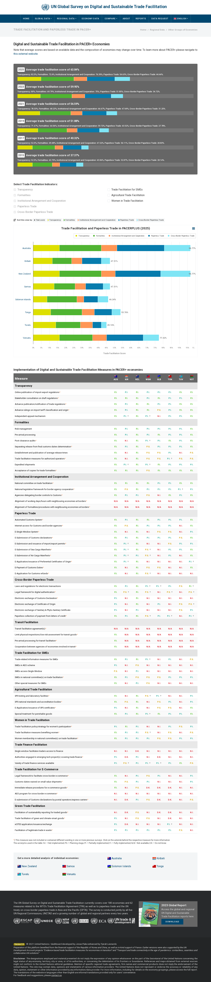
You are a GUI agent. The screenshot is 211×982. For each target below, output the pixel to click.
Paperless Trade (27, 206)
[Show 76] (99, 236)
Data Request (159, 18)
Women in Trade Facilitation (127, 200)
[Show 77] (126, 236)
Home (26, 18)
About (126, 18)
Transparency (25, 189)
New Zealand (29, 866)
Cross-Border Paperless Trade (35, 212)
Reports (141, 18)
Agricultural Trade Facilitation (128, 195)
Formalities (23, 195)
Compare (110, 18)
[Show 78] (156, 236)
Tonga (160, 866)
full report (192, 969)
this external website (26, 53)
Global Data (42, 18)
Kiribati (160, 858)
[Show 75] (82, 236)
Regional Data (66, 18)
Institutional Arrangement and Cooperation (41, 200)
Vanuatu (71, 874)
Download (172, 921)
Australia (116, 858)
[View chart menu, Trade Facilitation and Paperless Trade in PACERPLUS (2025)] (193, 228)
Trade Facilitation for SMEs (127, 189)
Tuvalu (25, 874)
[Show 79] (181, 236)
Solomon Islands (121, 866)
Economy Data (90, 18)
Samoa (70, 866)
